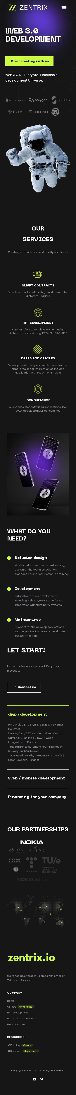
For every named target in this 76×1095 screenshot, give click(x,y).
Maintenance (28, 620)
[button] (29, 61)
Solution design (31, 558)
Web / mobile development (36, 778)
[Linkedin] (34, 1079)
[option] (38, 108)
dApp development (27, 714)
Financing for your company (37, 797)
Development (27, 589)
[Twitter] (42, 1079)
